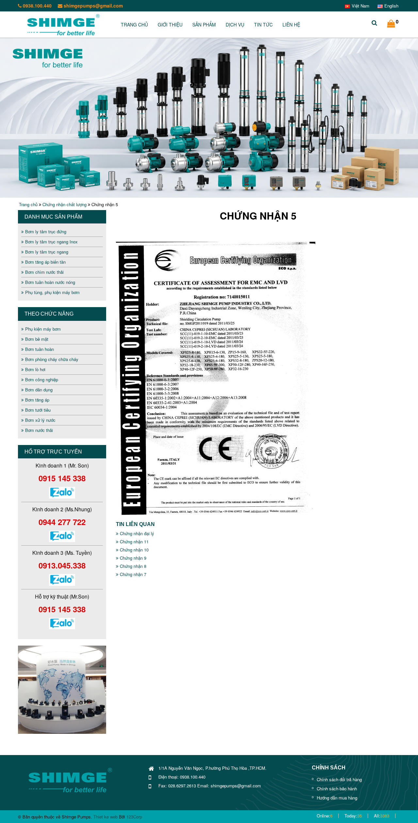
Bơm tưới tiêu (38, 410)
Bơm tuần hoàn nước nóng (50, 282)
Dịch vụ (235, 24)
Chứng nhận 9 (133, 558)
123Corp (134, 817)
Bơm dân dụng (39, 390)
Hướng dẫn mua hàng (337, 798)
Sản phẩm (204, 24)
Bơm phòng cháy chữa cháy (51, 359)
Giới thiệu (170, 24)
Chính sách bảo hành (337, 788)
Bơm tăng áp (37, 400)
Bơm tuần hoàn (39, 349)
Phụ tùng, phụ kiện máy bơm (52, 292)
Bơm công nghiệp (41, 379)
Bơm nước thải (39, 430)
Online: (324, 816)
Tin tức (263, 24)
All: (381, 816)
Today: (353, 816)
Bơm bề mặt (36, 339)
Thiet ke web (105, 817)
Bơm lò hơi (35, 369)
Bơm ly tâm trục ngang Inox (51, 242)
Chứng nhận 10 (134, 550)
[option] (62, 690)
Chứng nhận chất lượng (64, 204)
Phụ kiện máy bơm (43, 329)
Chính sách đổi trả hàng (339, 779)
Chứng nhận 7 (133, 574)
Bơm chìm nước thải (44, 272)
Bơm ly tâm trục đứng (45, 231)
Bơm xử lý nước (40, 420)
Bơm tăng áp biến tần (45, 262)
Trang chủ (134, 24)
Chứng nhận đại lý (137, 533)
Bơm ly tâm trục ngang (46, 252)
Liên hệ (291, 24)
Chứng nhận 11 (134, 541)
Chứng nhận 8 (133, 566)
